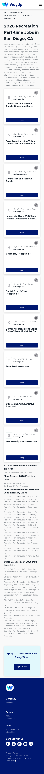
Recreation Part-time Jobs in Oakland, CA (20, 512)
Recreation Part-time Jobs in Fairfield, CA (20, 504)
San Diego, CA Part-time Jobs (16, 486)
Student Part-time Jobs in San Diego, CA (20, 587)
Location (25, 15)
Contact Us (10, 719)
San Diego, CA (9, 18)
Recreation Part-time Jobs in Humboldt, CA (21, 548)
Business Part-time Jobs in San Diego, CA (20, 626)
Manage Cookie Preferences (17, 756)
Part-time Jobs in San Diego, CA (17, 628)
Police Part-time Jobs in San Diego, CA (19, 608)
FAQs (8, 716)
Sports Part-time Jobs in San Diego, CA (20, 569)
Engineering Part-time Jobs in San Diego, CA (21, 585)
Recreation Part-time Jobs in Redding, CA (20, 525)
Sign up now (22, 667)
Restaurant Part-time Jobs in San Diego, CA (21, 582)
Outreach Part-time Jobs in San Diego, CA (21, 621)
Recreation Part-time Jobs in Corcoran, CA (21, 502)
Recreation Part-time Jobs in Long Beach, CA (22, 497)
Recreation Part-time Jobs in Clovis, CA (20, 517)
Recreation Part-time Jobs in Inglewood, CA (21, 535)
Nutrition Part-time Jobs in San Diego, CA (20, 623)
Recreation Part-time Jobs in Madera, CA (20, 538)
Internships (10, 732)
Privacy (9, 753)
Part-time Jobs (10, 15)
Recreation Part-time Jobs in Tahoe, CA (20, 499)
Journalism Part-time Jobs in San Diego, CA (21, 631)
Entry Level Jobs (12, 729)
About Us (9, 703)
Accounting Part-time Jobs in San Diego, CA (21, 590)
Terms (15, 753)
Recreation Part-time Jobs (14, 483)
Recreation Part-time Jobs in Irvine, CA (19, 540)
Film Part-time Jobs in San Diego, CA (18, 600)
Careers (9, 705)
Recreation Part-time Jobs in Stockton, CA (21, 520)
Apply (22, 120)
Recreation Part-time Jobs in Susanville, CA (21, 515)
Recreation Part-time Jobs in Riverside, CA (21, 533)
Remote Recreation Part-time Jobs (18, 473)
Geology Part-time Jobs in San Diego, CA (20, 592)
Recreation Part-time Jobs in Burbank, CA (20, 522)
